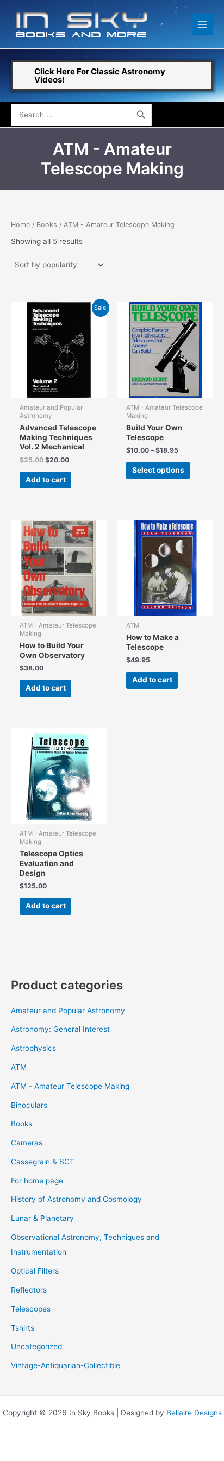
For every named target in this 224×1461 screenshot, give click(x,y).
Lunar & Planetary (42, 1218)
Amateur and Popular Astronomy (68, 1010)
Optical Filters (35, 1270)
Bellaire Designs (194, 1412)
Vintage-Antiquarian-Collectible (65, 1365)
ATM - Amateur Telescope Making (70, 1086)
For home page (37, 1180)
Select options (158, 470)
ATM (19, 1067)
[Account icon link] (200, 114)
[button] (112, 75)
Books (46, 225)
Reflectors (29, 1290)
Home (20, 225)
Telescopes (31, 1309)
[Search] (141, 115)
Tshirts (22, 1328)
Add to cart (46, 479)
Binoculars (29, 1105)
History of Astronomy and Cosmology (76, 1199)
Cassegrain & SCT (42, 1161)
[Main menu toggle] (202, 24)
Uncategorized (36, 1346)
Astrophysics (33, 1048)
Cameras (26, 1142)
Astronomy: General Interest (60, 1029)
